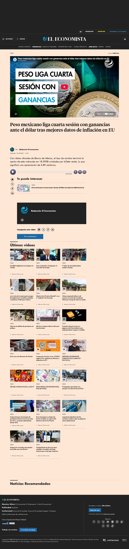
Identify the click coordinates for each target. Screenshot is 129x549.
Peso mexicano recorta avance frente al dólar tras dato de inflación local (58, 188)
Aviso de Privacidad (20, 511)
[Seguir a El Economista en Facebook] (94, 522)
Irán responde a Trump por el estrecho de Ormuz (46, 267)
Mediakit (15, 508)
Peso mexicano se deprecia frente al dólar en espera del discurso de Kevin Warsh (46, 419)
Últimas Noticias (24, 46)
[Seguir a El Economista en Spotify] (112, 522)
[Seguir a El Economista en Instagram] (117, 522)
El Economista (20, 504)
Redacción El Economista (28, 149)
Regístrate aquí (95, 510)
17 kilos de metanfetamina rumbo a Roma (71, 267)
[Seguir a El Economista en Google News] (103, 526)
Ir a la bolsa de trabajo (28, 530)
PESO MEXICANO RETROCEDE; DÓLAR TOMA (47, 388)
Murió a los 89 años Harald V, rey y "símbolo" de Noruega (48, 297)
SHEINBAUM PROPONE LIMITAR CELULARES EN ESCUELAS (71, 358)
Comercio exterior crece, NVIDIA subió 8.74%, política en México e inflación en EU (48, 358)
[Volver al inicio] (40, 500)
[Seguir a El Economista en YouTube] (108, 522)
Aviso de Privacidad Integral (38, 511)
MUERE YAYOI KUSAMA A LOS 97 (22, 387)
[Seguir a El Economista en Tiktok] (112, 526)
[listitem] (13, 172)
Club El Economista (44, 504)
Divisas (108, 46)
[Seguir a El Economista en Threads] (108, 526)
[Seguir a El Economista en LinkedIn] (103, 522)
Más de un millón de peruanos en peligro (22, 327)
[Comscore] (111, 540)
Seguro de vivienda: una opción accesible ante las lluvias (21, 448)
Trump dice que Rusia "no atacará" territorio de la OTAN (72, 388)
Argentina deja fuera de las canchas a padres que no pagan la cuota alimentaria (74, 419)
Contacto (52, 511)
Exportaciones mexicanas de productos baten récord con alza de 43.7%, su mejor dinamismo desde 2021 (21, 419)
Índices (101, 46)
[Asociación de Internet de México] (124, 540)
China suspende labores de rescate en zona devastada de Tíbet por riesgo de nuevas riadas (74, 298)
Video (12, 53)
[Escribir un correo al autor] (22, 220)
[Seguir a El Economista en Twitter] (99, 522)
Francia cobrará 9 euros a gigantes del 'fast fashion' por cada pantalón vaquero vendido (73, 328)
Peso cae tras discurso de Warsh (21, 356)
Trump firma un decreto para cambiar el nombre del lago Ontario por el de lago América (47, 449)
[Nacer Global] (8, 523)
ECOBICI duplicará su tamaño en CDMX (22, 267)
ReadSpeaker (69, 173)
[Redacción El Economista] (12, 149)
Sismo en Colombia (49, 46)
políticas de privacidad (108, 514)
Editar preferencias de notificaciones (15, 514)
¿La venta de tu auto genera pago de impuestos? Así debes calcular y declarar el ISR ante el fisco (21, 298)
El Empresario (31, 504)
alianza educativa (80, 46)
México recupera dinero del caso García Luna (47, 327)
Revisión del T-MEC (65, 46)
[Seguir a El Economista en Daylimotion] (122, 522)
